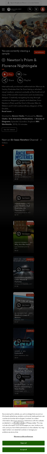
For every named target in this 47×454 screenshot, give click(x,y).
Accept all (23, 450)
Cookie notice (19, 423)
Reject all (23, 443)
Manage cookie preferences (23, 436)
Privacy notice (31, 423)
